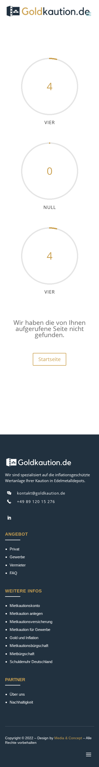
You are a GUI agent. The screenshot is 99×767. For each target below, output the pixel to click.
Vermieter (18, 565)
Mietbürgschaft (22, 654)
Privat (14, 549)
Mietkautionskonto (25, 605)
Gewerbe (17, 557)
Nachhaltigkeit (21, 702)
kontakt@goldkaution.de (41, 493)
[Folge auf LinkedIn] (9, 518)
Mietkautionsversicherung (31, 621)
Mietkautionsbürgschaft (29, 645)
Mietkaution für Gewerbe (30, 629)
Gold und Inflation (24, 638)
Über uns (17, 694)
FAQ (13, 573)
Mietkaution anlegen (26, 613)
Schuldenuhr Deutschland (31, 661)
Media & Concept (68, 738)
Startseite (49, 359)
